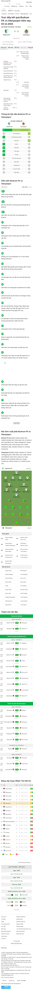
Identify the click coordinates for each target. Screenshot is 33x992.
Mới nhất (4, 4)
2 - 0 (16, 894)
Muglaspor (24, 643)
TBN (30, 6)
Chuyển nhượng (5, 933)
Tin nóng (6, 6)
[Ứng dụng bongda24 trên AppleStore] (19, 943)
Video (2, 921)
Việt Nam (21, 6)
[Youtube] (21, 977)
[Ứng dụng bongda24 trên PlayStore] (13, 943)
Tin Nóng (3, 919)
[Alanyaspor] (26, 33)
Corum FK (9, 684)
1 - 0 (16, 902)
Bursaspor (24, 654)
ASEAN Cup (14, 6)
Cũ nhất (30, 187)
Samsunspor (25, 739)
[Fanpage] (15, 977)
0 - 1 (16, 905)
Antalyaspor (9, 733)
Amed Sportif (9, 666)
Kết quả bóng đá (20, 931)
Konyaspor (8, 847)
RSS (2, 977)
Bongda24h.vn (17, 983)
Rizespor (7, 832)
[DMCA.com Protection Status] (6, 988)
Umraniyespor (25, 690)
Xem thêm (16, 909)
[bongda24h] (2, 6)
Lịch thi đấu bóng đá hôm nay (23, 929)
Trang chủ (3, 916)
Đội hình (17, 47)
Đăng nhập (29, 2)
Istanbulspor (9, 649)
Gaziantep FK (8, 716)
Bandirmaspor (25, 678)
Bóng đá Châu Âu (20, 921)
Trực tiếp (3, 926)
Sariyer (23, 660)
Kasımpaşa (9, 757)
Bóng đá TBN (19, 924)
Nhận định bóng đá (6, 931)
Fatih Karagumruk (7, 722)
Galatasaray (8, 792)
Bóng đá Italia (19, 926)
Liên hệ (4, 980)
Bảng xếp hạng (24, 13)
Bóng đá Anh (19, 919)
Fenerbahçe (8, 814)
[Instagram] (18, 977)
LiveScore (4, 13)
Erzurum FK (24, 672)
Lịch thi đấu (11, 13)
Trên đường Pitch (5, 924)
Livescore (3, 938)
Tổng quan (4, 47)
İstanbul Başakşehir (10, 821)
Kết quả (17, 13)
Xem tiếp (16, 423)
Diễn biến (10, 47)
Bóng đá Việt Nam (20, 916)
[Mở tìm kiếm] (29, 4)
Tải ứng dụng (16, 941)
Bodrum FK (9, 622)
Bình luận (3, 929)
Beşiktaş (24, 710)
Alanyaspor (26, 35)
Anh (26, 6)
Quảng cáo (11, 980)
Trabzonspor (25, 763)
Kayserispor (24, 727)
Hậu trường (4, 936)
